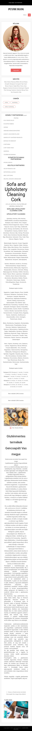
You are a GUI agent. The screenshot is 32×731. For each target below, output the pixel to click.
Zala (20, 92)
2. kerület (25, 372)
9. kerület (23, 376)
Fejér (22, 84)
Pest (5, 90)
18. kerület (22, 382)
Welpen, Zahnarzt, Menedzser (12, 178)
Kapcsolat (16, 70)
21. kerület (25, 384)
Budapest (12, 84)
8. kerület (17, 376)
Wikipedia (6, 151)
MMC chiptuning (8, 175)
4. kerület (13, 374)
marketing (14, 102)
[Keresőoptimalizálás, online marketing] (16, 9)
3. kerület (7, 374)
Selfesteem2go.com (9, 168)
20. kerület (18, 384)
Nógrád (27, 88)
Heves (22, 86)
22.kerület (13, 386)
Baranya (13, 82)
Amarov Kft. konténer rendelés (13, 137)
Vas (12, 92)
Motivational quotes (10, 172)
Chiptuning (7, 144)
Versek (6, 127)
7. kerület (11, 376)
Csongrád (18, 84)
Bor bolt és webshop (10, 141)
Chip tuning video (9, 147)
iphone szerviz (8, 162)
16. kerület (9, 382)
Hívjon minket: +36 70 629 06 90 (15, 2)
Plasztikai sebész (9, 123)
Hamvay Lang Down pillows (11, 134)
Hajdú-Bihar (16, 86)
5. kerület (18, 374)
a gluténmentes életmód (13, 508)
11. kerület (15, 378)
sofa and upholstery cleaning (13, 204)
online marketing (9, 106)
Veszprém (16, 92)
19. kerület (12, 384)
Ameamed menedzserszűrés (12, 130)
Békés (18, 82)
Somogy (9, 90)
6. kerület (24, 374)
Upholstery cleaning (16, 214)
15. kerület (25, 380)
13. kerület (12, 380)
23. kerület (19, 386)
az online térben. (20, 57)
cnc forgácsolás (9, 120)
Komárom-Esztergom (19, 88)
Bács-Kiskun (7, 82)
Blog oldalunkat (21, 53)
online (6, 102)
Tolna (26, 90)
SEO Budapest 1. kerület (15, 372)
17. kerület (16, 382)
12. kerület (21, 378)
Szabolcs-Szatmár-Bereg (18, 90)
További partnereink (10, 154)
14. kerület (18, 380)
